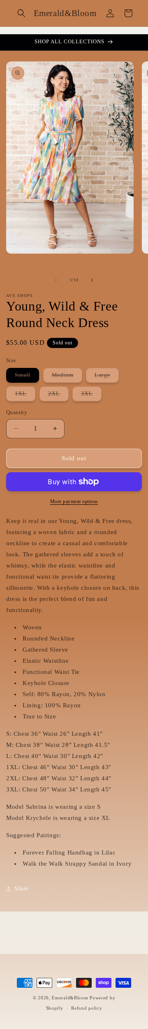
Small (27, 377)
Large (107, 377)
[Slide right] (92, 280)
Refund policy (86, 1007)
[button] (21, 13)
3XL (91, 395)
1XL (25, 395)
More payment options (74, 501)
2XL (58, 395)
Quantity (16, 412)
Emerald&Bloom (70, 997)
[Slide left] (56, 280)
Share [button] (21, 888)
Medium (67, 377)
